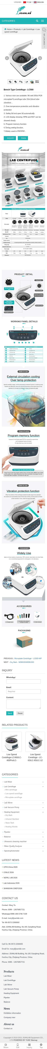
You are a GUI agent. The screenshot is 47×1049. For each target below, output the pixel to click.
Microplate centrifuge (13, 797)
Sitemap (34, 1040)
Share (6, 1047)
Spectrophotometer (11, 851)
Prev (7, 58)
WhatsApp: (11, 677)
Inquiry (29, 1047)
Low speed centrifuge (13, 793)
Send (10, 713)
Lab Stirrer (8, 803)
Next (40, 58)
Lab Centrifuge (28, 29)
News (7, 1008)
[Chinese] (27, 2)
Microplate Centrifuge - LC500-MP (28, 658)
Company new (9, 1017)
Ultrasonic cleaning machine (15, 841)
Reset (20, 713)
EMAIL (23, 138)
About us (9, 1024)
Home (9, 29)
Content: (10, 697)
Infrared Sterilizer (12, 819)
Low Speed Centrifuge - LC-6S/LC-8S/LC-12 (35, 757)
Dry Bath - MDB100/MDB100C (22, 662)
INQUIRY (10, 138)
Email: (9, 687)
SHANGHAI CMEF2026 (13, 888)
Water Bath (9, 823)
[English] (38, 2)
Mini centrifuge (11, 790)
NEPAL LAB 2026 (10, 878)
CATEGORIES (8, 21)
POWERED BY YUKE (22, 1040)
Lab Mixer (8, 782)
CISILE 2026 (9, 872)
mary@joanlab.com (15, 918)
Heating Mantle (11, 827)
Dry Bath (8, 815)
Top (41, 1047)
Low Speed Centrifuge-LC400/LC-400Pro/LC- (12, 757)
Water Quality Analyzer (13, 846)
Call (17, 1047)
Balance (7, 837)
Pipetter (7, 832)
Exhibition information (12, 1013)
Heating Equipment (11, 812)
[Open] (44, 38)
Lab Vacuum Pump (11, 807)
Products (17, 29)
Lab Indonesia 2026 (11, 883)
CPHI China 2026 (10, 867)
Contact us (8, 1028)
